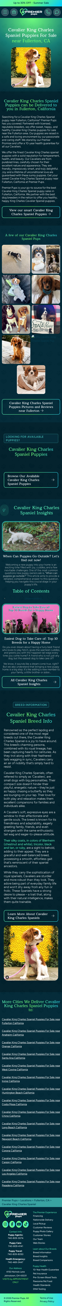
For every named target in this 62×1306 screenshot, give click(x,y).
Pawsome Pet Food (42, 1281)
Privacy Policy (47, 1301)
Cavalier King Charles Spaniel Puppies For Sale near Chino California (31, 1113)
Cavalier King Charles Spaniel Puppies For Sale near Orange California (31, 1044)
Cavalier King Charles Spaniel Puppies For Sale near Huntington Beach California (31, 1090)
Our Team (38, 1239)
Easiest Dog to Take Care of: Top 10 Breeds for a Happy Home (31, 640)
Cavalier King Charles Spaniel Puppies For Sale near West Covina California (31, 1067)
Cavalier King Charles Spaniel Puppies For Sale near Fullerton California (31, 1021)
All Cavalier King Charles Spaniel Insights (29, 682)
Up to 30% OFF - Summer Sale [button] (31, 2)
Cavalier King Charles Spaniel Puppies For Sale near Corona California (31, 1148)
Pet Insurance (40, 1273)
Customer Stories (42, 1235)
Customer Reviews (42, 1227)
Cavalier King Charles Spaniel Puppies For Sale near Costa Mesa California (31, 1102)
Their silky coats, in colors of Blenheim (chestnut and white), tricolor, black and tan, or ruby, (29, 844)
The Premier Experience (45, 1212)
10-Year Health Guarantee (46, 1269)
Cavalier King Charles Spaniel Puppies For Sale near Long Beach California (31, 1125)
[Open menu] (5, 12)
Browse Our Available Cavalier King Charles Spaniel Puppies (23, 480)
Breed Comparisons (43, 1260)
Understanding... (33, 598)
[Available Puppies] (14, 12)
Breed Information (42, 1252)
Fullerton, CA (42, 1200)
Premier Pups (9, 1200)
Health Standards (41, 1285)
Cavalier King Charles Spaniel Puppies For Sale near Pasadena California (31, 1183)
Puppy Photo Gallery (43, 1231)
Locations (25, 1200)
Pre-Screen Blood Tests (45, 1277)
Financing (38, 1216)
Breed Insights (40, 1256)
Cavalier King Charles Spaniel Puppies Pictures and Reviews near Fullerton (31, 407)
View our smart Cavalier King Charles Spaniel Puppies (31, 212)
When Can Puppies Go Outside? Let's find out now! (31, 558)
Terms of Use (46, 1298)
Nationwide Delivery (43, 1219)
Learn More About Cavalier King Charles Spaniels (28, 916)
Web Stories (39, 1243)
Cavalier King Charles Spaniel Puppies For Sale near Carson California (31, 1160)
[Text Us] (57, 12)
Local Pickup (39, 1223)
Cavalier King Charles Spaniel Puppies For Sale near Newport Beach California (31, 1137)
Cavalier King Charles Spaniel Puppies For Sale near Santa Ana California (31, 1056)
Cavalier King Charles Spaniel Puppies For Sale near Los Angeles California (31, 1171)
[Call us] (48, 12)
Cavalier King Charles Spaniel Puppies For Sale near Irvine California (31, 1079)
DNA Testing (39, 1289)
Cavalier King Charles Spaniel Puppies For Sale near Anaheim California (31, 1032)
